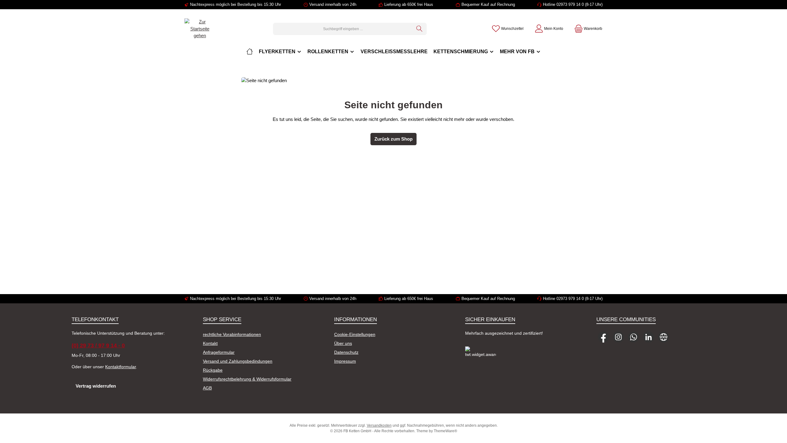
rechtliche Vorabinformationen (232, 334)
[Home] (250, 51)
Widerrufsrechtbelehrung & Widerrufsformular (247, 379)
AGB (207, 387)
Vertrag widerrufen (96, 386)
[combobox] (343, 29)
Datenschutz (346, 352)
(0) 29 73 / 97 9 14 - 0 (98, 345)
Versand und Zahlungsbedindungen (237, 361)
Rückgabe (213, 370)
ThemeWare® (445, 431)
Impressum (345, 361)
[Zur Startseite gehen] (199, 28)
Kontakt (210, 343)
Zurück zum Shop (393, 139)
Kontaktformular (120, 366)
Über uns (343, 343)
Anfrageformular (219, 352)
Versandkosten (379, 425)
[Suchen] (419, 29)
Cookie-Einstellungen (354, 334)
